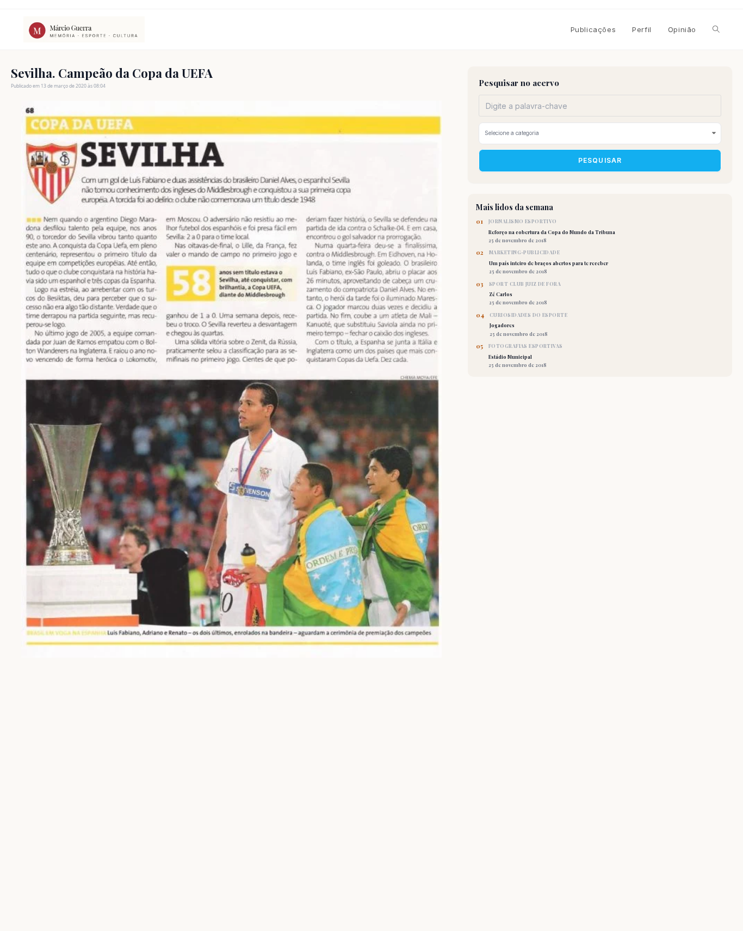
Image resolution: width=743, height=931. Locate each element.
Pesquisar (600, 161)
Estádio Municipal (525, 355)
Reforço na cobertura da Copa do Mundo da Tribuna (551, 230)
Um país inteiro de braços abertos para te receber (548, 261)
